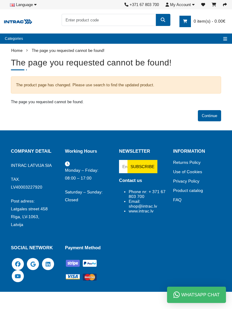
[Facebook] (18, 263)
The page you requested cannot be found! (68, 50)
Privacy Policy (186, 181)
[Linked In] (48, 263)
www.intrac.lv (141, 211)
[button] (180, 4)
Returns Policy (187, 162)
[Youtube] (18, 275)
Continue (209, 115)
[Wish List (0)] (203, 4)
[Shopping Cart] (214, 4)
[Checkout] (224, 4)
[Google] (33, 263)
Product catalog (188, 190)
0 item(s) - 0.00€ (208, 21)
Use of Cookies (187, 171)
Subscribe (142, 166)
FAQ (177, 199)
